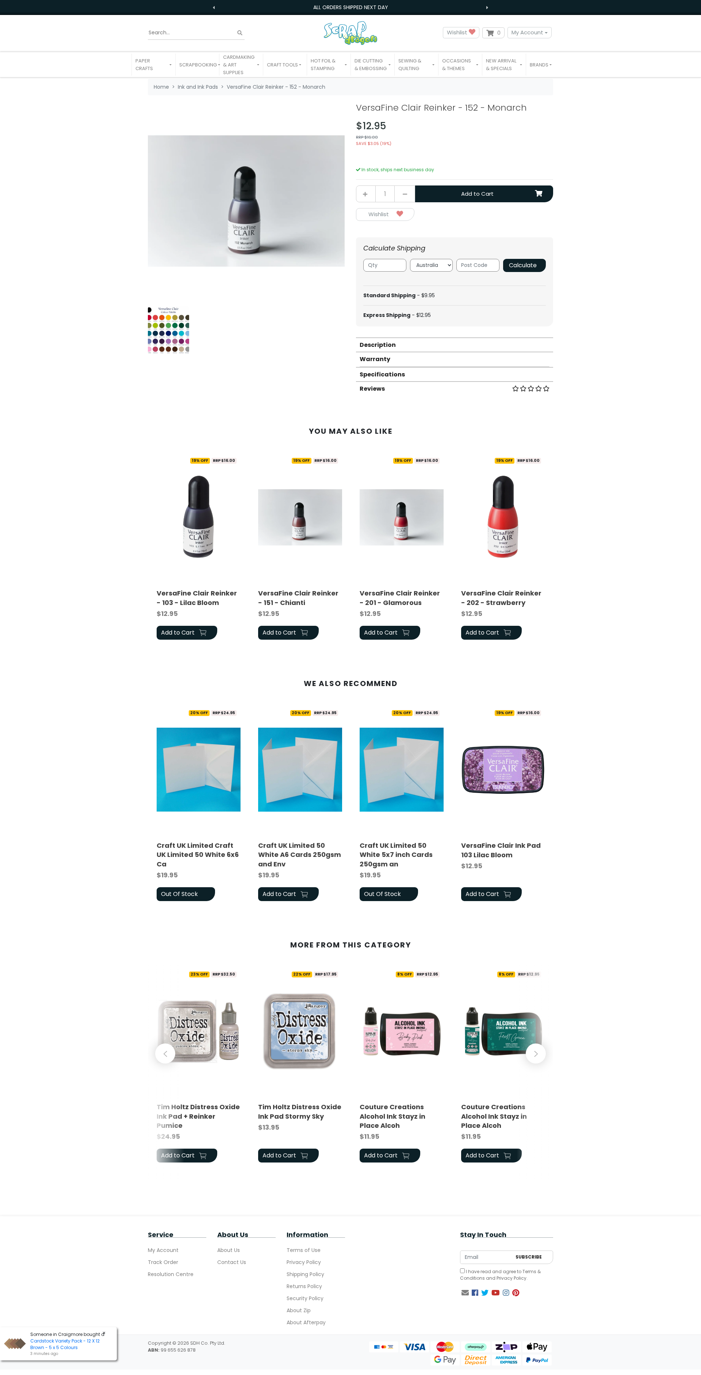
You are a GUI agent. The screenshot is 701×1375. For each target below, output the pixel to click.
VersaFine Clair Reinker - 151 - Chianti (298, 598)
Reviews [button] (372, 388)
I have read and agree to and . (500, 1274)
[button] (153, 65)
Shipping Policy (305, 1274)
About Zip (299, 1310)
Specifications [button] (382, 374)
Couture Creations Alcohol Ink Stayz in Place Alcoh (392, 1116)
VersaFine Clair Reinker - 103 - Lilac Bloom (197, 598)
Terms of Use (304, 1250)
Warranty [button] (375, 359)
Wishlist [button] (458, 32)
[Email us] (465, 1293)
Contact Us (231, 1262)
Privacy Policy (304, 1262)
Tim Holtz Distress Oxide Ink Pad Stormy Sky (299, 1111)
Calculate (523, 265)
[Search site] (240, 32)
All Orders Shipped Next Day (350, 7)
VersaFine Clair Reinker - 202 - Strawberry (501, 598)
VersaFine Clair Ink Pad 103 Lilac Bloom (501, 850)
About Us (228, 1250)
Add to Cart (477, 194)
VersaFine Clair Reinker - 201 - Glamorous (400, 598)
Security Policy (305, 1298)
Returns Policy (304, 1286)
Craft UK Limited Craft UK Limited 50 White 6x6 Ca (198, 854)
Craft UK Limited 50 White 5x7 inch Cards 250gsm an (396, 854)
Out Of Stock (179, 894)
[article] (198, 548)
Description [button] (378, 345)
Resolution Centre (171, 1274)
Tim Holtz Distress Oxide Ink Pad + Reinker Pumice (198, 1116)
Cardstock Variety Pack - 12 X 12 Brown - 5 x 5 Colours (65, 1344)
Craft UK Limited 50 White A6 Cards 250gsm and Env (299, 854)
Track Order (163, 1262)
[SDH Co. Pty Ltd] (350, 33)
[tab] (454, 344)
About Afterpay (306, 1322)
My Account (527, 32)
